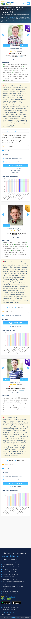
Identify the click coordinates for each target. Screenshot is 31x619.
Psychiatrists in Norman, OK (10, 589)
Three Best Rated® (14, 617)
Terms (8, 614)
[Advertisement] (15, 532)
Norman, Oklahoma (10, 556)
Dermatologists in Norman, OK (11, 564)
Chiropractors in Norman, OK (10, 562)
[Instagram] (7, 612)
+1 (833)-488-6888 (11, 609)
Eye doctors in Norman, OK (10, 571)
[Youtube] (10, 612)
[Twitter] (4, 612)
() (19, 51)
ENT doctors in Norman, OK (10, 569)
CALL (7, 45)
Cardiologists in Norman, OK (10, 559)
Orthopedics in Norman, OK (10, 579)
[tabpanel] (15, 35)
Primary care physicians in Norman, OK (13, 586)
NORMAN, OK (11, 7)
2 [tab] (15, 375)
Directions (21, 56)
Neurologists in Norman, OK (10, 576)
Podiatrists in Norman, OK (9, 584)
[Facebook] (1, 612)
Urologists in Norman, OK (9, 594)
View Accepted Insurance (11, 151)
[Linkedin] (13, 612)
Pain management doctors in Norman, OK (13, 581)
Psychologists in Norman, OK (10, 591)
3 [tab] (16, 375)
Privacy (3, 614)
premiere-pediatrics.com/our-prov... (14, 162)
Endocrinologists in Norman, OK (11, 567)
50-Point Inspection (11, 17)
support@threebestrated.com (13, 607)
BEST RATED (4, 7)
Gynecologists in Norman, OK (10, 574)
